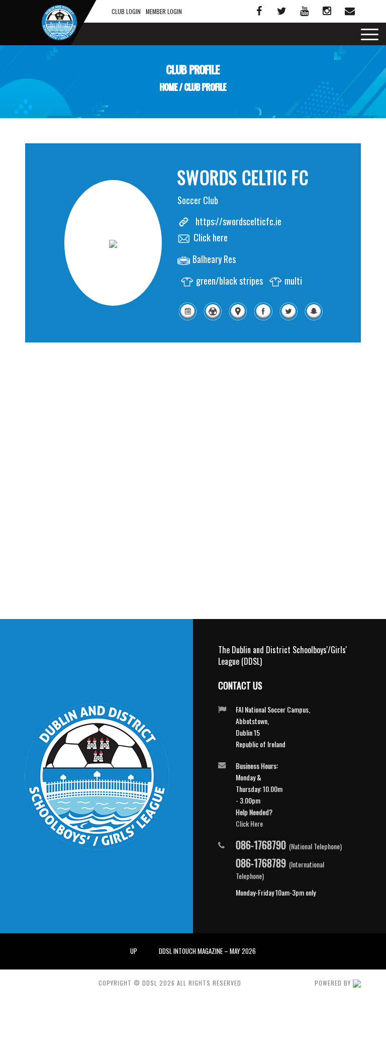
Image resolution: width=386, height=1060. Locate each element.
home (168, 87)
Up (133, 951)
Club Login (126, 11)
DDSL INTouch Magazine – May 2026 (207, 951)
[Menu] (367, 34)
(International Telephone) (280, 869)
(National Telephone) (289, 845)
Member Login (164, 11)
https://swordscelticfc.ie (238, 221)
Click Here (249, 823)
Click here (211, 237)
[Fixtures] (187, 318)
